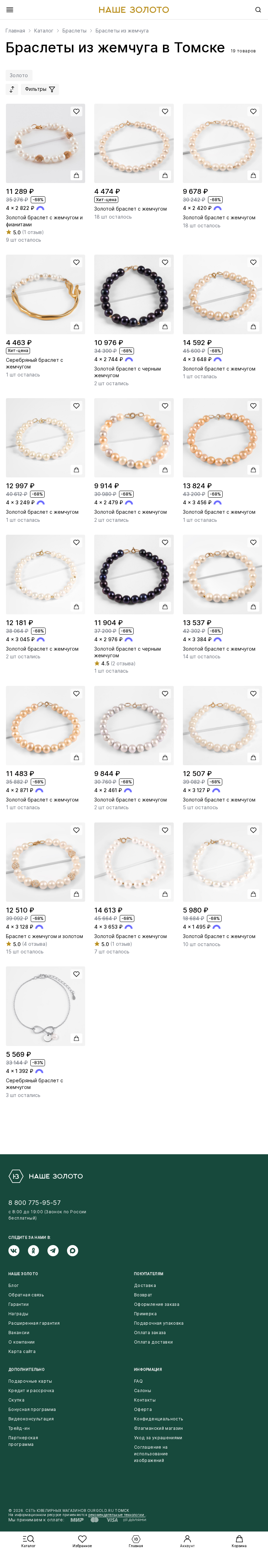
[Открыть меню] (10, 10)
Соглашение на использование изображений (151, 1453)
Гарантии (18, 1304)
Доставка (145, 1285)
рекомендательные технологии (116, 1515)
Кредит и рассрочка (31, 1390)
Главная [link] (15, 30)
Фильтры (36, 89)
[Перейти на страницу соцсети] (18, 1250)
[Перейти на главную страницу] (134, 10)
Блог (13, 1285)
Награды (18, 1313)
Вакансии (18, 1332)
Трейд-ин (19, 1428)
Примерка (145, 1313)
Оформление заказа (156, 1304)
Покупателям (148, 1274)
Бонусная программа (32, 1409)
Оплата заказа (150, 1332)
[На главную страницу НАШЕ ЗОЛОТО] (45, 1176)
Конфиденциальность (158, 1418)
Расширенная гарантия (34, 1323)
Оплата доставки (153, 1342)
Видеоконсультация (31, 1418)
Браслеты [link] (74, 30)
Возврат (143, 1294)
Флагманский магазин (158, 1428)
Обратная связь (26, 1294)
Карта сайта (22, 1351)
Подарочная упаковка (159, 1323)
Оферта (143, 1409)
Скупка (16, 1400)
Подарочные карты (30, 1381)
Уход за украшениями (158, 1437)
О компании (21, 1342)
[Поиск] (258, 10)
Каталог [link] (43, 30)
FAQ (138, 1381)
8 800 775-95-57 (34, 1202)
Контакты (145, 1400)
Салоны (142, 1390)
